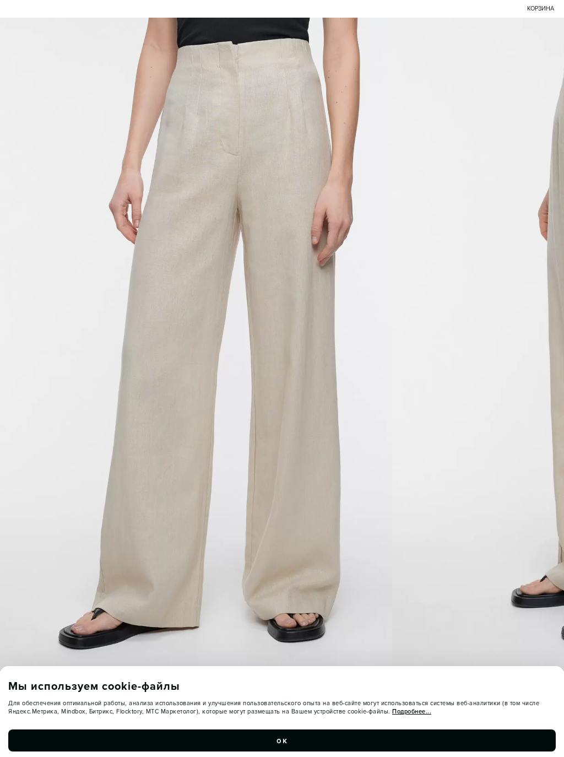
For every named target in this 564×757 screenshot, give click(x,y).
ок (282, 740)
